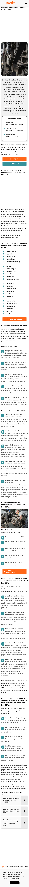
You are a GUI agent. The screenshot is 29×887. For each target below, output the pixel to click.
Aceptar (14, 883)
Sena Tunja (9, 314)
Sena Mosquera (11, 294)
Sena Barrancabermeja (13, 262)
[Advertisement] (14, 26)
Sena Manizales (11, 289)
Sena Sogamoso (11, 306)
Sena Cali (9, 266)
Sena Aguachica (11, 251)
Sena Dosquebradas (12, 279)
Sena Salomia (10, 301)
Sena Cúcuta (10, 276)
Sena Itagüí (9, 286)
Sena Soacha (10, 309)
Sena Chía (9, 274)
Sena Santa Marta (11, 303)
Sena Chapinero (11, 271)
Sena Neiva (9, 296)
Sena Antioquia (10, 254)
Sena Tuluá (9, 311)
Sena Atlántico (10, 259)
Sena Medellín (10, 291)
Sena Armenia (10, 256)
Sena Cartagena (11, 269)
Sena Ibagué (10, 283)
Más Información (14, 878)
